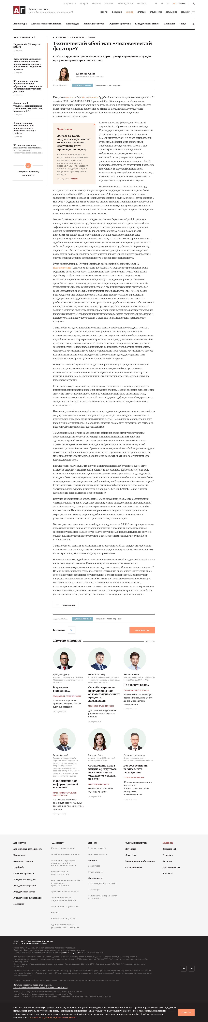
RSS (168, 3)
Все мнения (150, 642)
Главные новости (97, 848)
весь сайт (185, 12)
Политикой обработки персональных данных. (53, 1017)
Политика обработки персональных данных (33, 985)
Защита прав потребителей (65, 906)
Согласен (186, 1012)
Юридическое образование (27, 897)
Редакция (109, 3)
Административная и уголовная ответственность (65, 926)
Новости (104, 12)
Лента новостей (24, 38)
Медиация (169, 23)
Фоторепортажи (133, 867)
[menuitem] (20, 23)
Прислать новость (97, 854)
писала (69, 97)
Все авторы (142, 3)
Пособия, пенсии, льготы (64, 918)
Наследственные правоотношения (60, 873)
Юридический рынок (147, 23)
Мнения (129, 12)
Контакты (96, 3)
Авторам (84, 3)
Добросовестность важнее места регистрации (136, 769)
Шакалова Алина (85, 73)
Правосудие (72, 23)
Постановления (62, 267)
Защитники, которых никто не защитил (102, 897)
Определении (90, 97)
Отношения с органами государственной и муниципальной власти (63, 863)
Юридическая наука (24, 891)
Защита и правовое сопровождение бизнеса (63, 899)
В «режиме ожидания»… (61, 689)
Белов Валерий (60, 755)
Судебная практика (120, 23)
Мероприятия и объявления (140, 861)
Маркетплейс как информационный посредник (65, 784)
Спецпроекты (156, 12)
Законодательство (94, 23)
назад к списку (69, 605)
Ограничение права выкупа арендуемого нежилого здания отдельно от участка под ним (102, 772)
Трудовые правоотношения (65, 891)
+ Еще (182, 23)
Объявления (171, 12)
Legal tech (18, 867)
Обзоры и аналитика (136, 842)
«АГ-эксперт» (58, 842)
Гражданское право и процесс (108, 85)
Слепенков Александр (134, 755)
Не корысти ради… (136, 684)
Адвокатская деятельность (46, 23)
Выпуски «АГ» (70, 3)
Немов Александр (96, 674)
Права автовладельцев (62, 848)
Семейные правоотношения (65, 854)
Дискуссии (117, 12)
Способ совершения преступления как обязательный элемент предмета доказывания (104, 694)
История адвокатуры (24, 879)
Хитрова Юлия (95, 755)
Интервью (141, 12)
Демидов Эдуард (61, 674)
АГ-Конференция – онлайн (102, 883)
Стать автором (77, 37)
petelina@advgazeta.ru (71, 952)
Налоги (54, 912)
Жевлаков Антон (132, 674)
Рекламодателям (125, 3)
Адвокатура (20, 23)
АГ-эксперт (93, 889)
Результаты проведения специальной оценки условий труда (40, 987)
